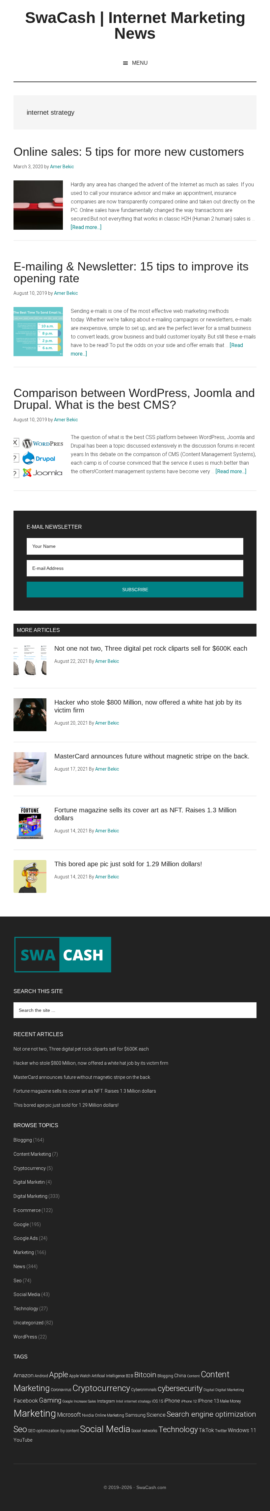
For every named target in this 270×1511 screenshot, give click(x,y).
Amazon (24, 1375)
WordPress (25, 1336)
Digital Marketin (29, 1182)
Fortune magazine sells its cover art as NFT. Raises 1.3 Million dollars (85, 1091)
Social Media (27, 1294)
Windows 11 (242, 1430)
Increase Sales (85, 1401)
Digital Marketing (30, 1196)
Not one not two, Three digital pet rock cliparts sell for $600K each (150, 648)
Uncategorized (28, 1322)
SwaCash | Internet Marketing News (135, 25)
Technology (26, 1308)
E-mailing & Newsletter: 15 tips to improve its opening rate (131, 272)
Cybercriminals (144, 1389)
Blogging (23, 1140)
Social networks (144, 1431)
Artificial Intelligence (108, 1376)
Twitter (221, 1431)
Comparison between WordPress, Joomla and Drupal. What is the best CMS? (134, 398)
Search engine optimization (211, 1414)
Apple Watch (80, 1376)
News (19, 1266)
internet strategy (137, 1401)
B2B (129, 1376)
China (180, 1376)
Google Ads (26, 1238)
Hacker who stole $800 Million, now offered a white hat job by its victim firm (91, 1063)
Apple (58, 1374)
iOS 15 (157, 1401)
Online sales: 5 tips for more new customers (129, 151)
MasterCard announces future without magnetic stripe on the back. (152, 756)
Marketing (24, 1252)
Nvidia (88, 1415)
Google (21, 1224)
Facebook (26, 1400)
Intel (119, 1401)
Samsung (135, 1415)
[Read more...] (86, 227)
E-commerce (27, 1210)
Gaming (50, 1400)
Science (156, 1415)
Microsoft (69, 1414)
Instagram (106, 1401)
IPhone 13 (208, 1401)
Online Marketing (109, 1415)
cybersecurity (180, 1388)
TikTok (206, 1430)
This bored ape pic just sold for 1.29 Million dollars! (128, 864)
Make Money (230, 1401)
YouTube (23, 1440)
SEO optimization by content (53, 1430)
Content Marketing (32, 1154)
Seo (18, 1280)
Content (193, 1376)
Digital (208, 1390)
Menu (140, 63)
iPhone (172, 1401)
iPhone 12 (189, 1401)
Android (41, 1376)
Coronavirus (61, 1389)
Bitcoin (145, 1374)
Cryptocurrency (30, 1168)
